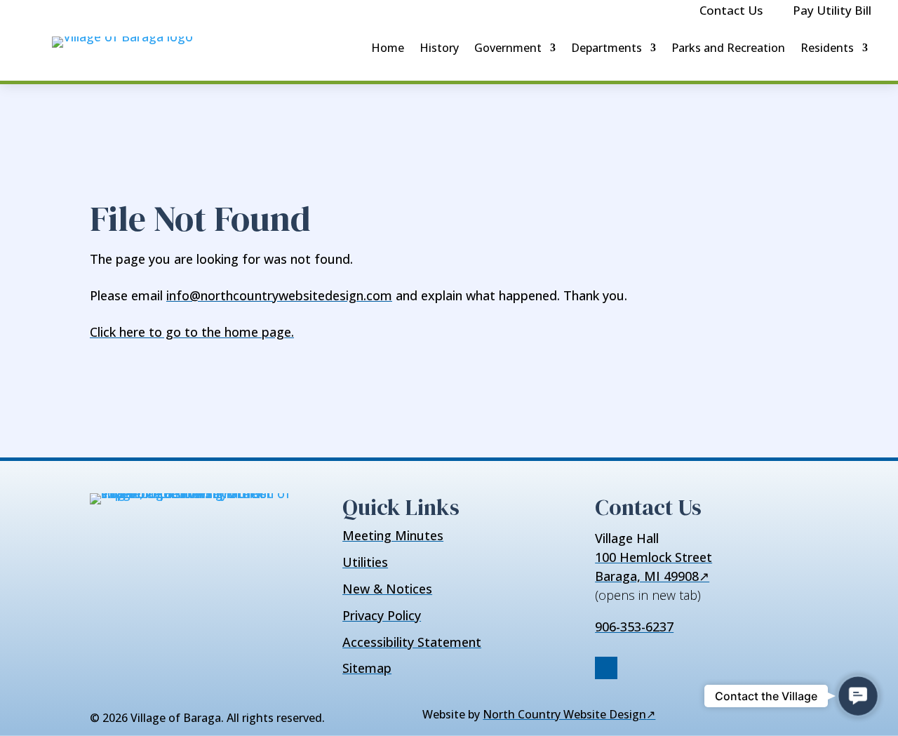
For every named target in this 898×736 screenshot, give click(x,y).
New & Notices (387, 588)
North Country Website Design (569, 714)
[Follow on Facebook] (606, 668)
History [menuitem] (439, 47)
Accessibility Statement (411, 642)
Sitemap (366, 668)
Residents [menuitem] (827, 47)
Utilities (365, 562)
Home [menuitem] (387, 47)
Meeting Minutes (392, 535)
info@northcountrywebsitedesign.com (279, 295)
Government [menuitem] (508, 47)
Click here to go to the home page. (192, 331)
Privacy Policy (381, 615)
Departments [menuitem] (606, 47)
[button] (858, 696)
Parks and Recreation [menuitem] (728, 47)
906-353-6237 (634, 626)
